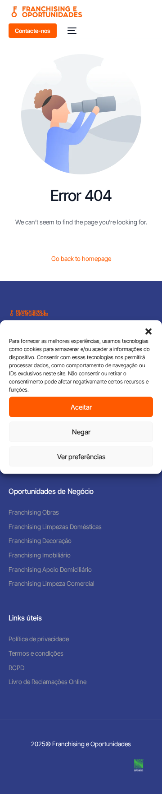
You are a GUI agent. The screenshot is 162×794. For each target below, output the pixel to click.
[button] (148, 331)
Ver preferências (81, 456)
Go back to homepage (81, 258)
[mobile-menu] (71, 30)
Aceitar (81, 406)
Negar (81, 431)
